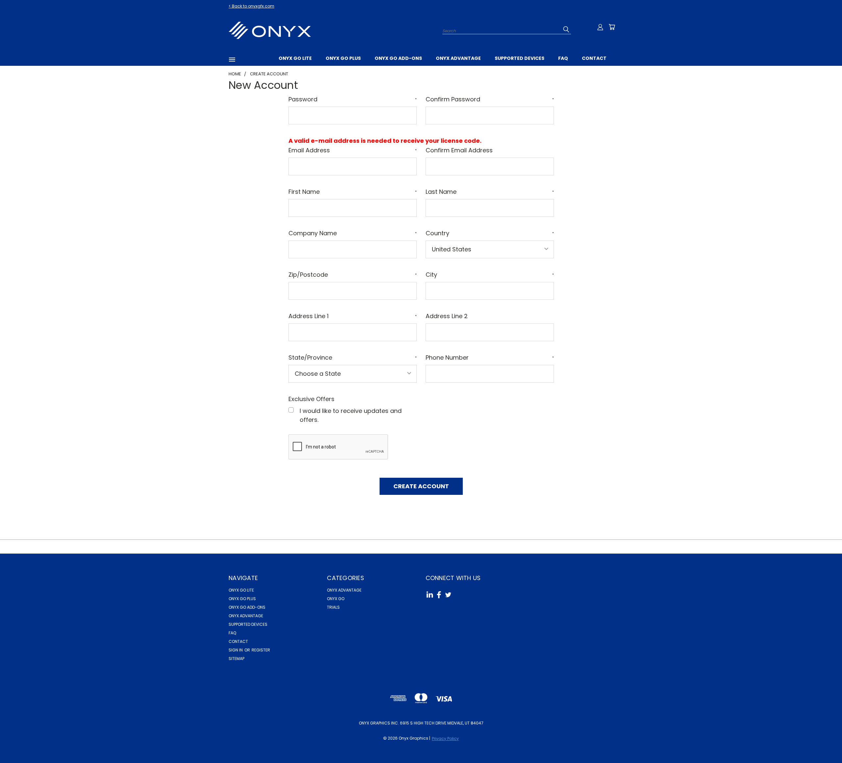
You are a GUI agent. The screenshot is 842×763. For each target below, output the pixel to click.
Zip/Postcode (352, 274)
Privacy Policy (445, 738)
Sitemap (236, 658)
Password (352, 99)
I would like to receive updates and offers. (351, 415)
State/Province (352, 357)
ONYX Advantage (458, 58)
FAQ (563, 58)
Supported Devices (519, 58)
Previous (822, 742)
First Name (352, 192)
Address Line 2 (447, 316)
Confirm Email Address (459, 150)
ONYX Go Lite (295, 58)
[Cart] (611, 27)
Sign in (236, 650)
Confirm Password (490, 99)
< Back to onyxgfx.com (251, 6)
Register (261, 650)
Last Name (490, 192)
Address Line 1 (352, 316)
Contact (594, 58)
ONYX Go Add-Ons (398, 58)
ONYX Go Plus (343, 58)
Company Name (352, 233)
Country (490, 233)
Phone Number (490, 357)
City (490, 274)
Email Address (352, 150)
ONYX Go (335, 598)
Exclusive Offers (311, 399)
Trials (333, 607)
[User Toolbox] (600, 27)
